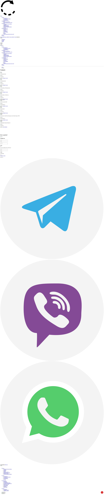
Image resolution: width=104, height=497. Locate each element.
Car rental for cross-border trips (8, 483)
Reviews (5, 33)
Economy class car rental (7, 472)
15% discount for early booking (8, 53)
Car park (3, 475)
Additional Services (6, 25)
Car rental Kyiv (6, 19)
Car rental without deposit (7, 482)
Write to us (6, 464)
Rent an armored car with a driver (8, 22)
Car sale (5, 27)
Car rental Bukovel (6, 20)
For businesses (5, 31)
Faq (4, 32)
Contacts (3, 35)
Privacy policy (5, 487)
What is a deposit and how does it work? (9, 34)
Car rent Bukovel (6, 478)
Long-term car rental (6, 484)
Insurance (5, 30)
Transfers (3, 50)
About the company (5, 28)
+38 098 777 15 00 (6, 490)
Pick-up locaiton (2, 464)
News (2, 64)
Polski (3, 41)
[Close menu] (1, 44)
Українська (3, 39)
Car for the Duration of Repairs (8, 56)
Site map (5, 479)
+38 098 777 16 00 (5, 78)
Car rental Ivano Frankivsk (7, 48)
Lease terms (5, 481)
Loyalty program (6, 61)
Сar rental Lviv (5, 47)
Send (1, 145)
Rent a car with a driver (7, 21)
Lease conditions (6, 29)
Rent (3, 17)
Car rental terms (4, 480)
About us (5, 58)
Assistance (5, 24)
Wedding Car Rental (6, 26)
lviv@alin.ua (5, 489)
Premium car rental (6, 473)
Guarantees (5, 486)
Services (3, 23)
